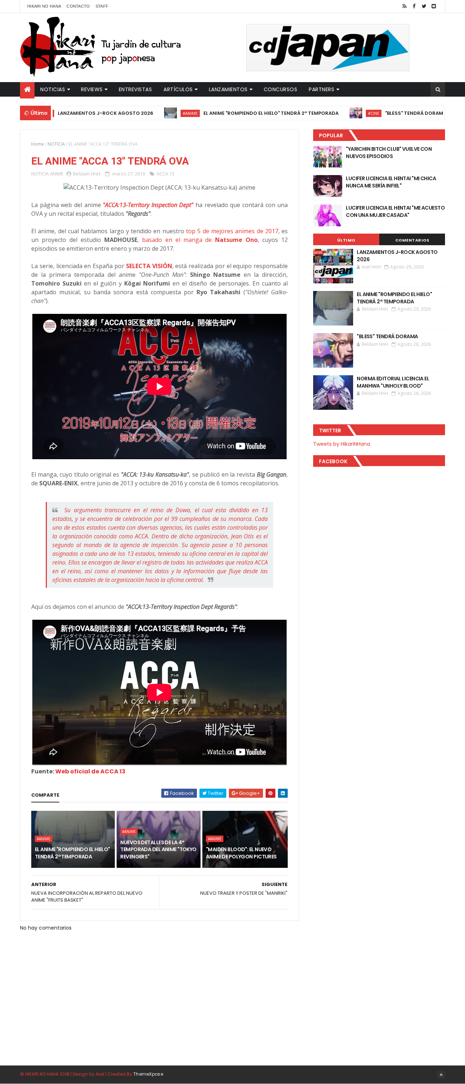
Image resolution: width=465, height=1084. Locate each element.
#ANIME (164, 113)
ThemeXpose (148, 1074)
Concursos (281, 89)
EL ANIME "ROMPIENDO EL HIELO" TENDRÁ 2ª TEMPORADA (244, 113)
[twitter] (424, 6)
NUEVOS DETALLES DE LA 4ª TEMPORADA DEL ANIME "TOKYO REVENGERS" (158, 849)
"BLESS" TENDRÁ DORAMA (389, 113)
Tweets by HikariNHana (341, 444)
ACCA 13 (165, 173)
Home (37, 144)
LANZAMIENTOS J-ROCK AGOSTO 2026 (79, 113)
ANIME (57, 173)
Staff (102, 6)
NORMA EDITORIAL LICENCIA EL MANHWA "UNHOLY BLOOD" (393, 382)
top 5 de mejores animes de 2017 (232, 231)
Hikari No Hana (44, 6)
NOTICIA (56, 144)
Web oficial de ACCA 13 (90, 771)
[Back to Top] (441, 1075)
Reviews (92, 89)
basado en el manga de (200, 240)
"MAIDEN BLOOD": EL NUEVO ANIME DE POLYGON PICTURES (241, 853)
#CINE (347, 113)
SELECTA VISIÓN (149, 266)
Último (346, 240)
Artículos (178, 89)
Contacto (78, 6)
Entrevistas (135, 89)
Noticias (52, 89)
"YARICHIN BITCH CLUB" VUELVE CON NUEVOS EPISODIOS (389, 152)
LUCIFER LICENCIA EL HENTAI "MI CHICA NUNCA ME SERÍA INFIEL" (391, 182)
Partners (321, 89)
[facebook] (414, 6)
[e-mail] (434, 6)
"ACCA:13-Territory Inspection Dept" (148, 205)
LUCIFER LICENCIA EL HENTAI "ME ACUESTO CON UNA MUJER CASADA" (395, 211)
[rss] (404, 6)
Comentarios (412, 240)
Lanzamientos (228, 89)
